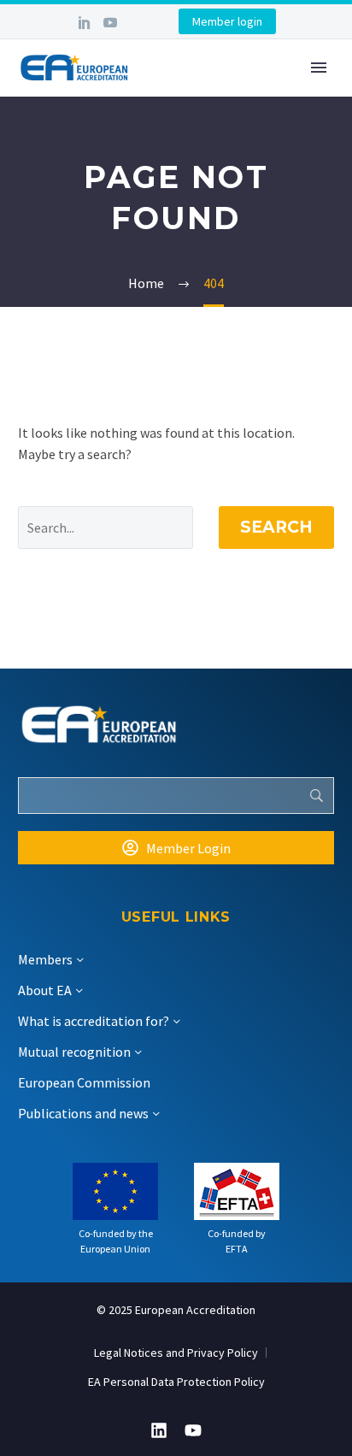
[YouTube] (110, 22)
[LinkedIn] (84, 22)
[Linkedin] (159, 1430)
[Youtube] (193, 1430)
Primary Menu (318, 67)
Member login (227, 21)
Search (276, 527)
